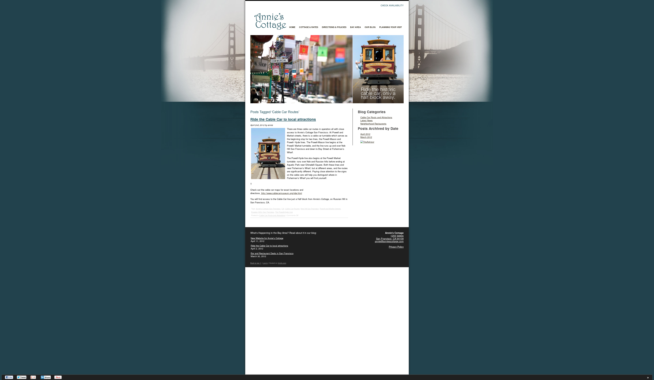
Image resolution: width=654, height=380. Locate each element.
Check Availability (392, 5)
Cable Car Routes (292, 208)
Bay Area (355, 27)
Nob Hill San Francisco (310, 208)
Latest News (366, 120)
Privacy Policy (396, 246)
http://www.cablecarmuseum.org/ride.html (281, 193)
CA (283, 208)
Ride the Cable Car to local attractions (283, 119)
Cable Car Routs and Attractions (272, 215)
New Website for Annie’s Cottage (267, 238)
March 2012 (366, 137)
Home (292, 27)
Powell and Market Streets (330, 208)
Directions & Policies (334, 27)
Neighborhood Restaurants (373, 123)
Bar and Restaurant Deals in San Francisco (272, 253)
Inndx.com (282, 263)
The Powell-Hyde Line (284, 212)
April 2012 (365, 134)
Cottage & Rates (308, 27)
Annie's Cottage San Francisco (268, 208)
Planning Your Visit (390, 27)
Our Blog (370, 27)
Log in (265, 263)
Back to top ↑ (255, 263)
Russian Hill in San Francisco (262, 212)
